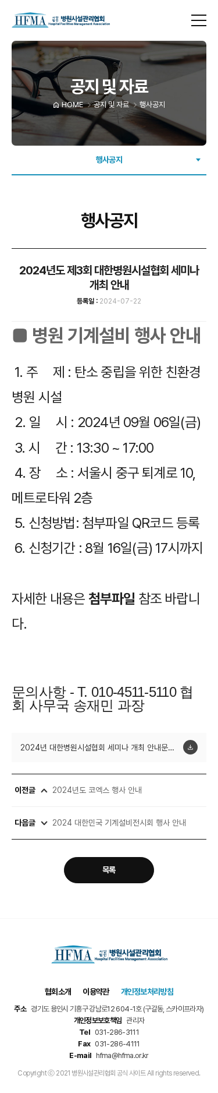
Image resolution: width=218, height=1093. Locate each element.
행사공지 (109, 159)
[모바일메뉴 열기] (199, 20)
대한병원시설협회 (61, 20)
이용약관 (96, 991)
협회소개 (58, 991)
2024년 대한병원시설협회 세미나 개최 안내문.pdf (101, 747)
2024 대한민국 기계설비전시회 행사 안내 (119, 822)
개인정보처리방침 (147, 991)
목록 (109, 870)
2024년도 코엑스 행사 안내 (97, 790)
